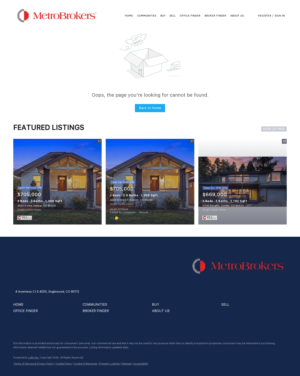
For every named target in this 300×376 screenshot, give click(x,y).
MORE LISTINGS (274, 128)
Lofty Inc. (33, 357)
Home (129, 15)
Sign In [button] (280, 15)
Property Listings (109, 363)
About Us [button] (237, 15)
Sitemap (126, 363)
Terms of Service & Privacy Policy (33, 363)
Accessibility (140, 363)
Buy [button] (163, 15)
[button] (57, 15)
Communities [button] (146, 15)
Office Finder (190, 15)
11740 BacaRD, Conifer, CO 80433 (223, 205)
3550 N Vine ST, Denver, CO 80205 (131, 200)
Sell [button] (173, 15)
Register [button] (264, 15)
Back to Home (150, 108)
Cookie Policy (64, 363)
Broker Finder (215, 15)
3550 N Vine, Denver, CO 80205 (36, 205)
